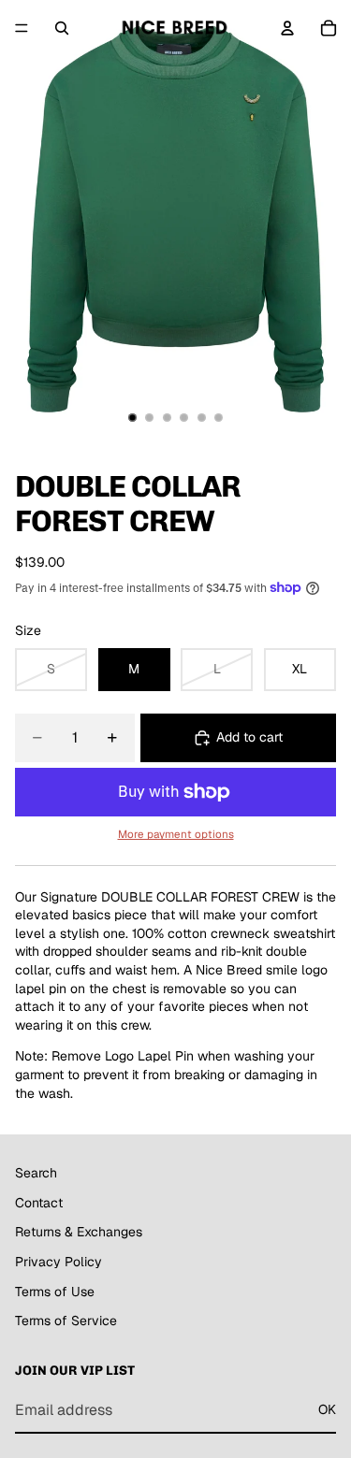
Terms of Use (55, 1290)
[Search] (61, 28)
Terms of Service (66, 1320)
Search (36, 1172)
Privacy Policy (58, 1261)
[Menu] (21, 28)
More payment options (176, 834)
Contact (39, 1202)
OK (327, 1409)
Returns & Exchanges (78, 1231)
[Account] (287, 28)
